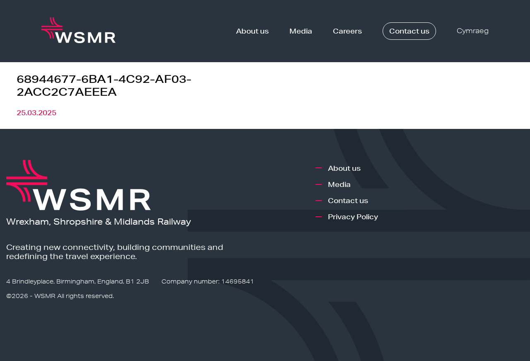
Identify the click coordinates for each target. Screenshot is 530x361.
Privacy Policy (353, 216)
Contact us (409, 31)
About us (252, 31)
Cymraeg (473, 31)
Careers (347, 31)
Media (300, 31)
